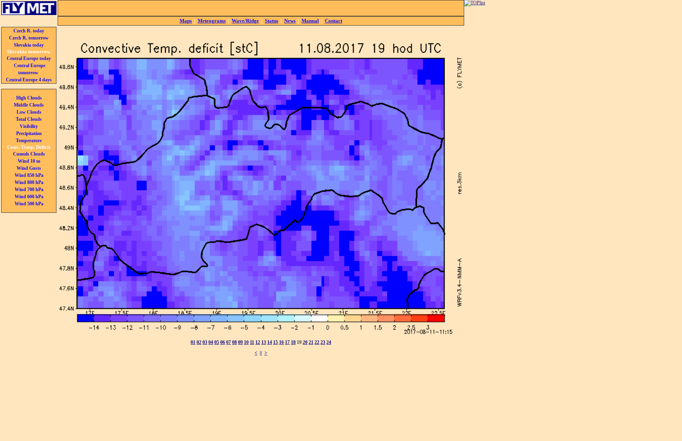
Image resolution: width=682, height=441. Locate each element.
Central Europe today (29, 58)
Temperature (29, 140)
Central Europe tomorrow (29, 69)
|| (261, 353)
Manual (310, 21)
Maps (186, 21)
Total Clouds (29, 119)
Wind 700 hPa (29, 189)
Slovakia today (29, 45)
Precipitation (29, 133)
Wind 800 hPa (29, 182)
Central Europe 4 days (29, 80)
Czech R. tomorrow (29, 38)
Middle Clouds (29, 105)
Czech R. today (28, 31)
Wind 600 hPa (29, 196)
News (290, 21)
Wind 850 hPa (29, 175)
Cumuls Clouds (29, 154)
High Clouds (29, 98)
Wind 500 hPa (29, 203)
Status (271, 21)
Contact (333, 21)
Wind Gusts (29, 168)
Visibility (29, 126)
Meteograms (212, 21)
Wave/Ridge (245, 21)
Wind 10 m (29, 161)
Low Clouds (29, 112)
